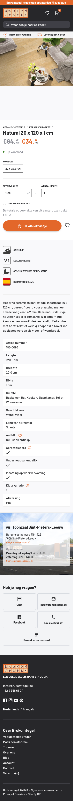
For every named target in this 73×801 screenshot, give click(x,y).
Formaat (8, 161)
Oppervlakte (10, 186)
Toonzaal (9, 747)
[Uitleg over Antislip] (20, 435)
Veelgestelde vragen (17, 736)
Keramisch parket (40, 127)
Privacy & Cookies (14, 794)
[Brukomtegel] (15, 13)
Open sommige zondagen (18, 561)
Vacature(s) (11, 773)
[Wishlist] (47, 13)
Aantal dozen (49, 186)
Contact (8, 768)
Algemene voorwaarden (45, 790)
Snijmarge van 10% (19, 203)
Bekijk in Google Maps (16, 542)
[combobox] (36, 24)
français (28, 709)
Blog (6, 757)
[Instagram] (10, 700)
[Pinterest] (21, 700)
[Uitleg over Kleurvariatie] (27, 485)
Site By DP (34, 794)
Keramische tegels (14, 127)
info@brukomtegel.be (18, 685)
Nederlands (11, 709)
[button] (67, 225)
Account (9, 762)
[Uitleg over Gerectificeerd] (30, 447)
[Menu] (66, 13)
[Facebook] (5, 700)
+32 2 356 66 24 (13, 690)
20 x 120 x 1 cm (13, 168)
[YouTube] (16, 700)
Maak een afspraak (15, 742)
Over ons (9, 752)
